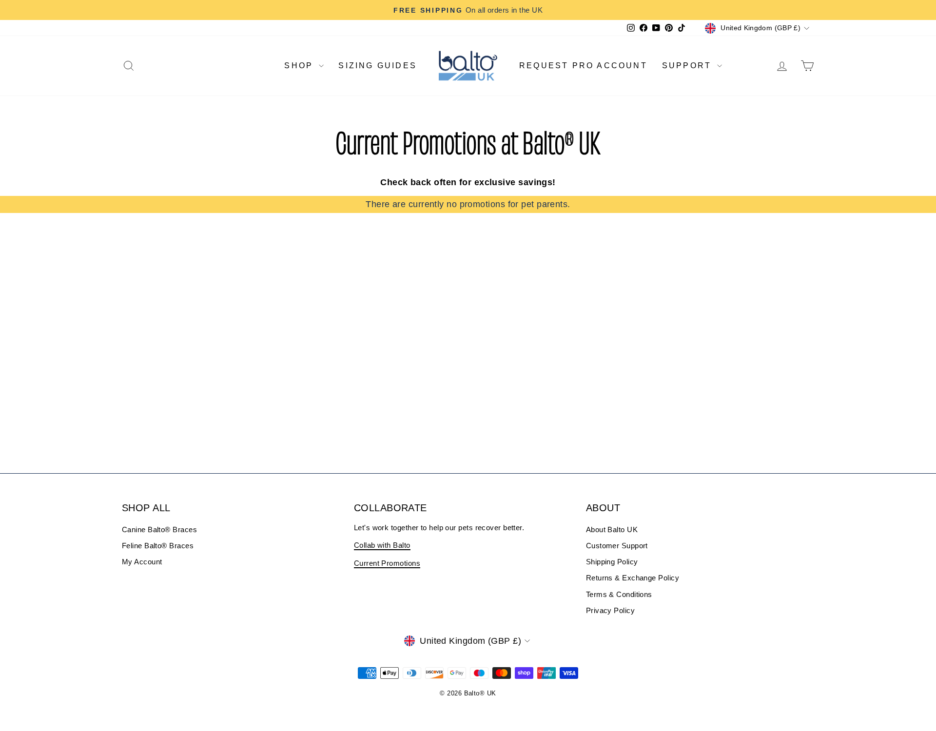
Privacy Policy (610, 610)
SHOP (300, 65)
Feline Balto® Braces (158, 545)
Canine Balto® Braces (159, 529)
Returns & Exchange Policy (632, 578)
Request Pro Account (583, 65)
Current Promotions (387, 563)
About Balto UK (612, 529)
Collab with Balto (382, 545)
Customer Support (617, 545)
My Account (142, 562)
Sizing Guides (377, 65)
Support (688, 65)
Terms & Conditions (619, 594)
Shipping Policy (612, 562)
